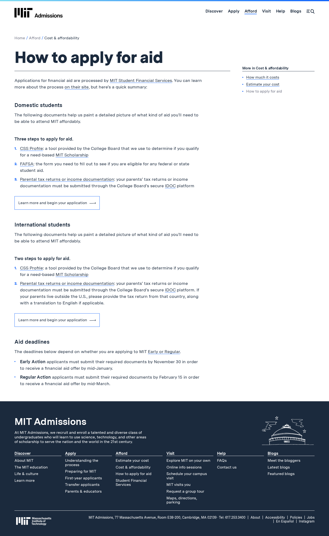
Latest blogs (279, 467)
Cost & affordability (133, 467)
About (255, 517)
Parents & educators (83, 491)
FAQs (222, 460)
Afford (34, 38)
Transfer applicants (82, 484)
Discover (22, 453)
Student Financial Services (131, 482)
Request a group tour (185, 491)
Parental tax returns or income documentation (67, 179)
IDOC (170, 185)
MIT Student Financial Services (141, 80)
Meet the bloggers (284, 460)
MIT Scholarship (72, 154)
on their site (77, 86)
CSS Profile (31, 148)
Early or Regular (164, 351)
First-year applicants (83, 478)
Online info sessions (184, 467)
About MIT (23, 460)
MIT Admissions (50, 421)
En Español (285, 521)
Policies (296, 517)
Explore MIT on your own (188, 460)
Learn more (24, 480)
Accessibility (275, 517)
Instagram (307, 521)
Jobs (311, 517)
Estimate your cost (262, 84)
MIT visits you (178, 484)
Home (19, 38)
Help (221, 453)
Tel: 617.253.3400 (232, 517)
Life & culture (26, 473)
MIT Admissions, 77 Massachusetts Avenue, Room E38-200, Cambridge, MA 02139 (153, 517)
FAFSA (26, 163)
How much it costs (262, 77)
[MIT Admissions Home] (38, 11)
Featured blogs (281, 473)
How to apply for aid (133, 473)
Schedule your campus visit (186, 475)
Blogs (273, 453)
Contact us (227, 467)
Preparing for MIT (80, 471)
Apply (70, 453)
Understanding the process (81, 462)
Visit (170, 453)
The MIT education (31, 467)
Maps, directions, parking (181, 500)
